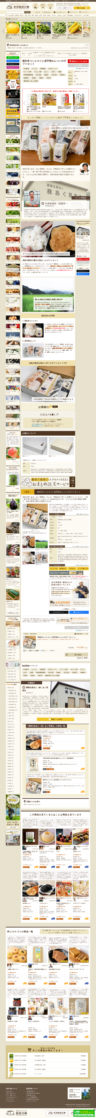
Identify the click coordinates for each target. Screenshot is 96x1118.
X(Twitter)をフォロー (13, 64)
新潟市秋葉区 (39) (13, 701)
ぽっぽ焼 (59, 15)
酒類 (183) (9, 337)
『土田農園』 (83, 1060)
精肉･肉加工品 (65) (11, 252)
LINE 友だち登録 (13, 57)
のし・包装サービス (77, 0)
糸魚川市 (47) (11, 743)
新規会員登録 (8, 0)
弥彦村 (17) (10, 772)
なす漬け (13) (10, 177)
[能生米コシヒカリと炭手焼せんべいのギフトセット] (29, 642)
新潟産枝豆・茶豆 (39, 1055)
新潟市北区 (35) (12, 690)
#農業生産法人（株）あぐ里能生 (31, 81)
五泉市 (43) (10, 757)
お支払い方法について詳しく (82, 565)
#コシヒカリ (34, 68)
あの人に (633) (10, 668)
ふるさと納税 (11, 15)
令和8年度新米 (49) (11, 194)
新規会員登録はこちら (37, 425)
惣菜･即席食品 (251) (12, 261)
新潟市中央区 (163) (13, 696)
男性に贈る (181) (12, 674)
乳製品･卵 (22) (10, 321)
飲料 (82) (9, 329)
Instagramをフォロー (13, 67)
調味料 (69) (10, 277)
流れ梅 (36, 15)
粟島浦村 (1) (11, 791)
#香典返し (41, 77)
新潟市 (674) (11, 687)
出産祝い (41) (11, 631)
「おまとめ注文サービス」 (36, 621)
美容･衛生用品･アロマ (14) (12, 402)
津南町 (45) (10, 763)
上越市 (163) (11, 715)
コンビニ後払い (74, 577)
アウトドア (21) (11, 411)
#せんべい (46, 71)
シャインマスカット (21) (13, 169)
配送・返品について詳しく (83, 514)
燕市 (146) (10, 721)
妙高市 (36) (10, 760)
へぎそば (64, 15)
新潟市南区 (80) (12, 704)
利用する (52, 650)
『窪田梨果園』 (17, 488)
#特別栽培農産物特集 (28, 74)
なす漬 (40, 15)
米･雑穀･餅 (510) (11, 224)
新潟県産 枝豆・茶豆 (40, 1064)
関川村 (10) (10, 777)
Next (92, 31)
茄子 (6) (9, 186)
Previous (3, 31)
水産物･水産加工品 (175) (11, 243)
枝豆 (26, 15)
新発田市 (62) (11, 741)
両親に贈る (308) (12, 676)
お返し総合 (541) (11, 646)
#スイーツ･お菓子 (27, 71)
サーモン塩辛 (86, 15)
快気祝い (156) (11, 655)
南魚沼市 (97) (11, 727)
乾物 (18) (9, 294)
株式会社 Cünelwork (76, 1104)
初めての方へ (57, 0)
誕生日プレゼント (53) (13, 637)
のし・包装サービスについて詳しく (81, 546)
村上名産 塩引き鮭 (10, 556)
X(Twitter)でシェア (84, 271)
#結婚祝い (46, 74)
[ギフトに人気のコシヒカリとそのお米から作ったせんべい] (28, 542)
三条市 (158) (11, 718)
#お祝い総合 (38, 74)
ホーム (50, 0)
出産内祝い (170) (12, 649)
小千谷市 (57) (11, 749)
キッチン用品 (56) (11, 374)
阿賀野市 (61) (11, 738)
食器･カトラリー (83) (11, 365)
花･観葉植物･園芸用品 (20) (11, 355)
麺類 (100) (9, 269)
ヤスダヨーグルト (78, 15)
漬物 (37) (9, 286)
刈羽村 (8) (10, 780)
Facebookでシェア (84, 274)
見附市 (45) (10, 755)
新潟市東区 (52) (12, 693)
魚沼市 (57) (10, 752)
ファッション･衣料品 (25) (11, 392)
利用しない (45, 650)
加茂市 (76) (10, 735)
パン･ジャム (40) (11, 312)
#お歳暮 (59, 71)
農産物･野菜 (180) (11, 216)
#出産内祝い (62, 74)
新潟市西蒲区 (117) (13, 710)
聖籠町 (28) (10, 766)
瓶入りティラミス (10, 579)
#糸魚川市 (48, 77)
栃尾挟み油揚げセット (10, 534)
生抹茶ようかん (9, 601)
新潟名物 (17, 15)
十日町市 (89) (11, 732)
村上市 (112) (11, 724)
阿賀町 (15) (10, 774)
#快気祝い (34, 77)
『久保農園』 (83, 1064)
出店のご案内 (86, 0)
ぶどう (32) (10, 161)
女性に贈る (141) (12, 671)
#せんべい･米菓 (37, 71)
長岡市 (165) (11, 712)
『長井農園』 (83, 1055)
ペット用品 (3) (10, 427)
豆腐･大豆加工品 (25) (11, 303)
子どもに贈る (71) (12, 679)
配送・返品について (66, 0)
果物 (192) (9, 207)
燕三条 (44, 15)
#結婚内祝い (26, 77)
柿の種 (48, 15)
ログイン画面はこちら (37, 424)
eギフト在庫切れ (78, 65)
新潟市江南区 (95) (13, 698)
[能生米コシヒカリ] (28, 558)
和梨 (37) (9, 152)
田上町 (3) (10, 783)
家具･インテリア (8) (12, 419)
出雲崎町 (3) (11, 786)
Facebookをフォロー (13, 60)
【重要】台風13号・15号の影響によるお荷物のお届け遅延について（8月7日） (24, 47)
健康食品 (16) (10, 346)
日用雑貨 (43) (10, 382)
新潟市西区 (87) (12, 707)
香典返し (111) (11, 658)
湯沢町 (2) (10, 788)
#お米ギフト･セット (52, 68)
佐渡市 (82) (10, 746)
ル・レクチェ (9, 486)
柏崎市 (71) (10, 729)
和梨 (32, 15)
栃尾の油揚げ (70, 15)
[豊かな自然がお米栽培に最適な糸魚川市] (41, 542)
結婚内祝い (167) (12, 652)
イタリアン (53, 15)
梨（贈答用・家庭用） (40, 1060)
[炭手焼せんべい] (41, 558)
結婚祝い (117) (11, 634)
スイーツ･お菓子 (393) (11, 233)
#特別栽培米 (43, 68)
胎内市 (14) (10, 769)
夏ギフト (22, 15)
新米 (29, 15)
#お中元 (53, 71)
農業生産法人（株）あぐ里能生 (65, 519)
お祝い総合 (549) (11, 628)
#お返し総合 (54, 74)
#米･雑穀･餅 (26, 68)
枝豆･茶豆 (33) (10, 144)
